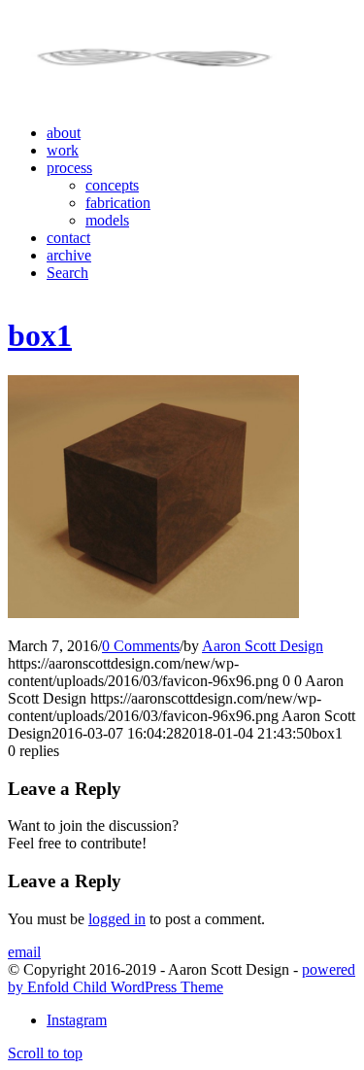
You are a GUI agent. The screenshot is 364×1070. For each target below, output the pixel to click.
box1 (40, 335)
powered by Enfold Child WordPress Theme (181, 978)
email (24, 952)
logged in (117, 919)
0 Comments (141, 646)
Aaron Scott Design (262, 646)
